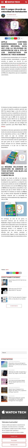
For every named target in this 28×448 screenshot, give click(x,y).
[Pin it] (15, 38)
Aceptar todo (14, 436)
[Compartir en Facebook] (6, 38)
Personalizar (14, 440)
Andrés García (12, 14)
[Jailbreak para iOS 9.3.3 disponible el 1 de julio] (4, 291)
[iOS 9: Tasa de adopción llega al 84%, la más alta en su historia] (4, 299)
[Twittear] (9, 38)
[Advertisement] (14, 91)
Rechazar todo (14, 444)
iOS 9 (19, 65)
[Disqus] (14, 327)
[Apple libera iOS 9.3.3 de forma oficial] (4, 282)
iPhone (3, 126)
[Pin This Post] (17, 272)
